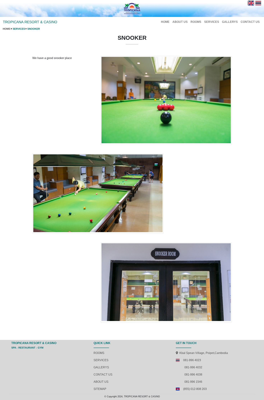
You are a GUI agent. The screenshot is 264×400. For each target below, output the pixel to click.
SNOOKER (33, 28)
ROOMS (196, 21)
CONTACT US (250, 21)
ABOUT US (180, 21)
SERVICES (211, 21)
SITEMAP (100, 388)
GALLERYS (230, 21)
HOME (166, 21)
